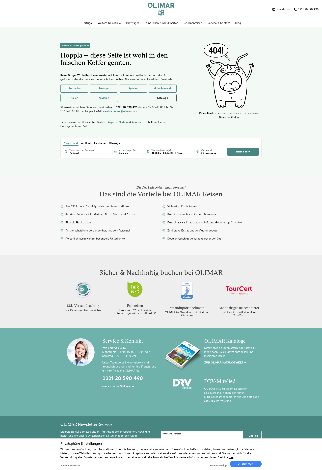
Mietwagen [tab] (115, 143)
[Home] (161, 9)
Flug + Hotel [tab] (71, 143)
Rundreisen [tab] (100, 143)
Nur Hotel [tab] (85, 143)
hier (231, 457)
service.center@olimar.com (119, 386)
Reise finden (243, 151)
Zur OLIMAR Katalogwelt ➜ (225, 362)
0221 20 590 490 (122, 378)
